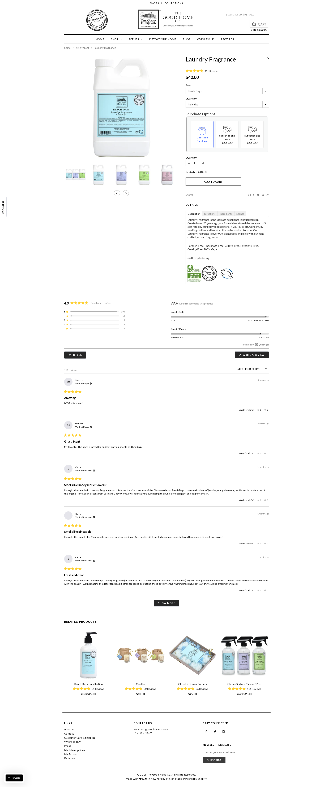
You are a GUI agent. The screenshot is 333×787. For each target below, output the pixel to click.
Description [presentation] (194, 213)
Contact (69, 733)
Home (67, 47)
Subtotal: (191, 172)
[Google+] (268, 194)
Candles (140, 684)
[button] (227, 71)
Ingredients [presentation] (226, 213)
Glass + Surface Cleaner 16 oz (244, 684)
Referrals (70, 758)
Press (67, 745)
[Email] (249, 194)
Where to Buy (72, 741)
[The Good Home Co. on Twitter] (215, 731)
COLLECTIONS (174, 3)
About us (69, 729)
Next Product (268, 58)
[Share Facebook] (253, 194)
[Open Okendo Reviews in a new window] (255, 344)
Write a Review (255, 355)
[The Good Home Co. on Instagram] (224, 731)
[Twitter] (258, 194)
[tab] (194, 213)
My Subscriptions (74, 750)
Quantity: (191, 157)
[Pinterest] (263, 194)
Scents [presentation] (240, 213)
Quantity (191, 98)
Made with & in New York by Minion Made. (154, 778)
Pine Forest (82, 47)
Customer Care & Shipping (79, 737)
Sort (240, 368)
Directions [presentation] (210, 213)
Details (192, 204)
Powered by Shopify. (195, 778)
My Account (71, 754)
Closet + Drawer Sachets (192, 684)
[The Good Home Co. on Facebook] (206, 731)
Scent (189, 85)
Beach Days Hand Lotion (88, 684)
